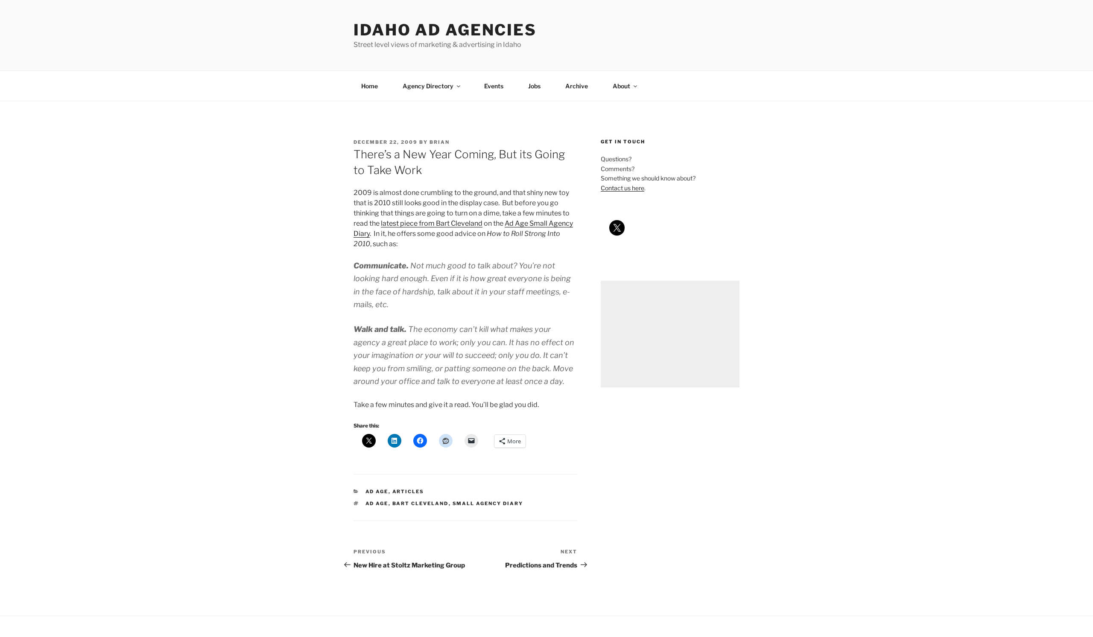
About (621, 86)
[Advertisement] (670, 334)
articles (408, 491)
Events (493, 86)
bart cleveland (420, 503)
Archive (576, 86)
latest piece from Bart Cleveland (431, 223)
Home (369, 86)
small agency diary (488, 503)
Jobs (534, 86)
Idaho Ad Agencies (445, 29)
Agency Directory (428, 86)
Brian (440, 142)
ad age (377, 491)
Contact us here (622, 188)
